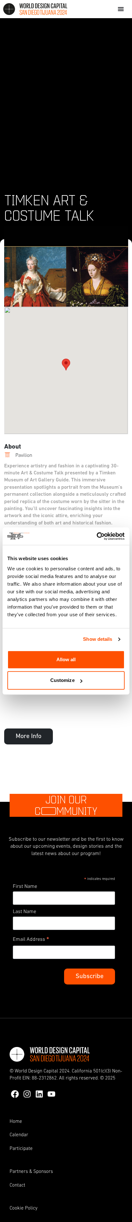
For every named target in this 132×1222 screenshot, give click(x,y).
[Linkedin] (39, 1094)
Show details (97, 639)
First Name (25, 886)
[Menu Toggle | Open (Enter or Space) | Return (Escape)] (121, 9)
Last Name (24, 911)
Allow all (66, 659)
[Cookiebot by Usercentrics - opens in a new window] (97, 536)
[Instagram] (27, 1094)
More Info (28, 736)
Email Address (31, 940)
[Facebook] (15, 1094)
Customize (62, 680)
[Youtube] (51, 1094)
